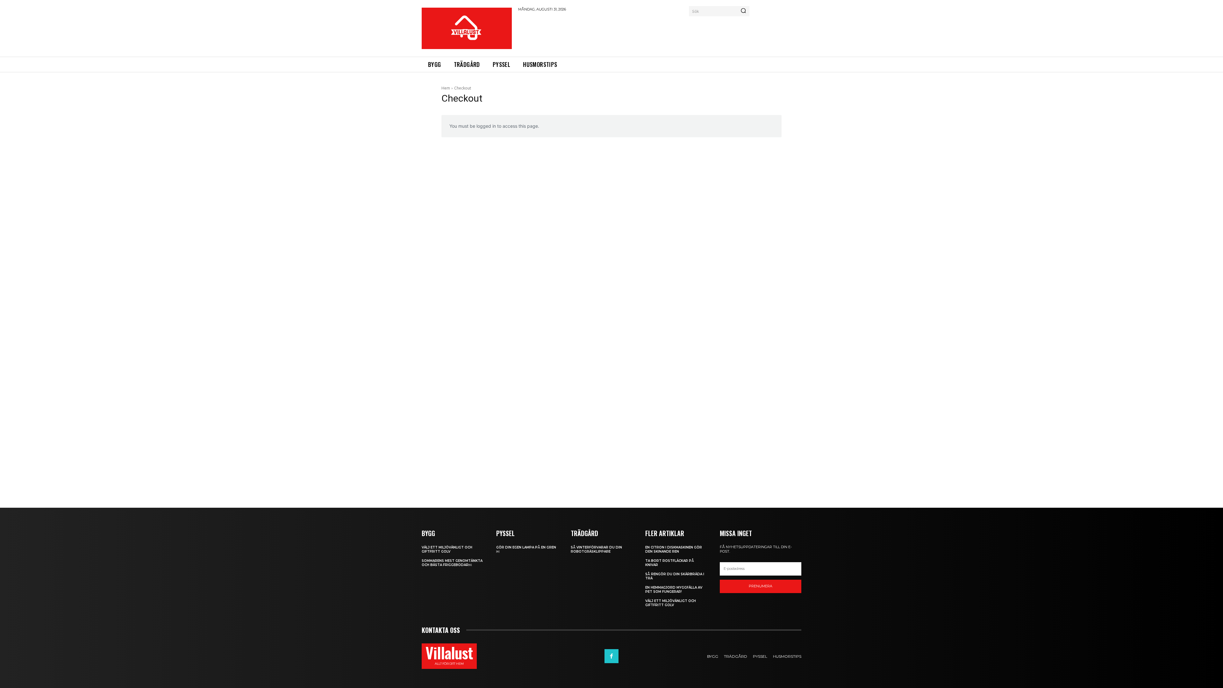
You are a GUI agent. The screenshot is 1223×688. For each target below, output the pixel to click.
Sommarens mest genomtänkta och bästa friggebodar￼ (452, 563)
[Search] (743, 11)
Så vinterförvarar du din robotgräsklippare (596, 549)
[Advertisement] (634, 33)
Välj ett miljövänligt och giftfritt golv (447, 549)
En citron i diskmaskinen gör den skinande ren (673, 549)
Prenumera (760, 586)
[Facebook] (611, 656)
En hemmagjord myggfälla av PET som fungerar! (673, 589)
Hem (445, 88)
